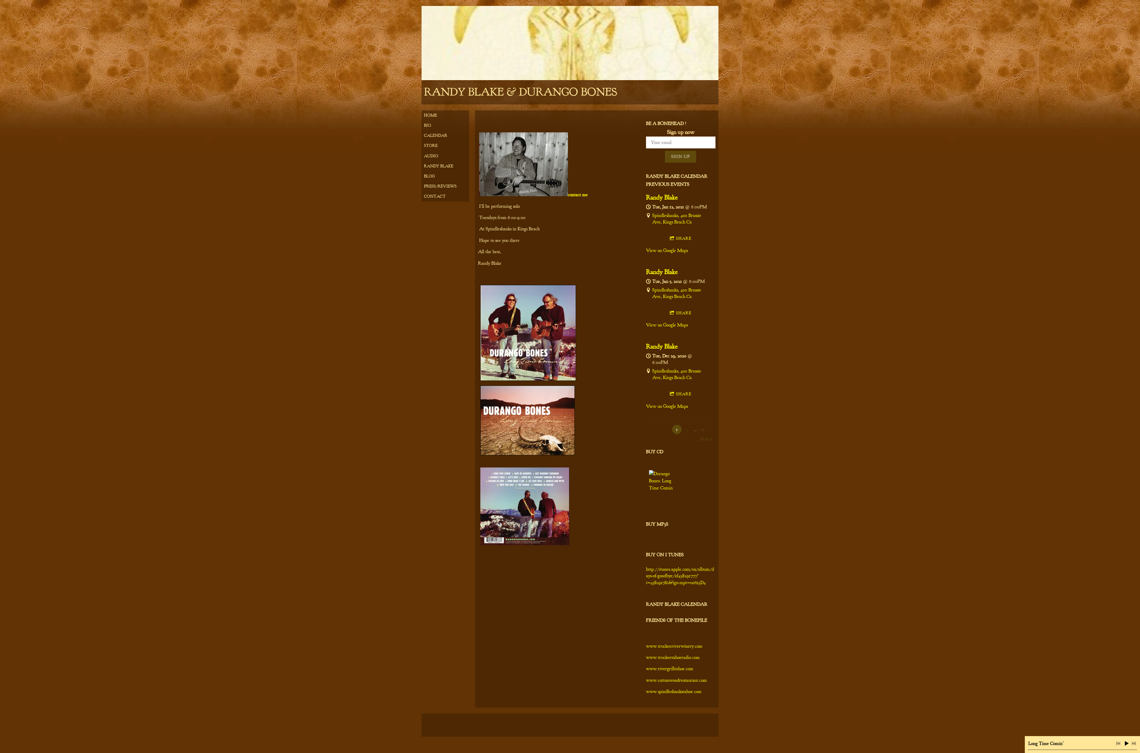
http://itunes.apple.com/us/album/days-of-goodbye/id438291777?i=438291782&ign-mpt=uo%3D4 (680, 576)
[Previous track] (1118, 743)
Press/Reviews (440, 186)
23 (702, 429)
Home (430, 115)
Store (431, 145)
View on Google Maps (667, 250)
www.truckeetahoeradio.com (673, 657)
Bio (427, 125)
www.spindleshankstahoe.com (674, 692)
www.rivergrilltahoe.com (669, 669)
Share (683, 238)
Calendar (435, 135)
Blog (429, 176)
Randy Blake (438, 166)
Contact (435, 196)
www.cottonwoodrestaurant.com (676, 680)
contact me (578, 195)
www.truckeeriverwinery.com (674, 646)
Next (704, 439)
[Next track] (1133, 743)
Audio (431, 155)
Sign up (680, 156)
